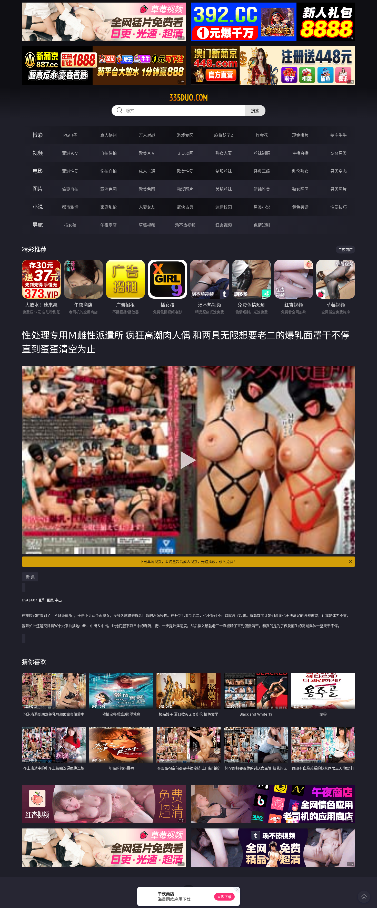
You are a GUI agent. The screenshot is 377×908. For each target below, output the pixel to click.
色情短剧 (262, 225)
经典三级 (262, 171)
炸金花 (262, 135)
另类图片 (338, 189)
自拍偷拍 (108, 153)
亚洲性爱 (70, 171)
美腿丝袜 (223, 189)
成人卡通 (147, 171)
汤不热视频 (185, 225)
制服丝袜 (223, 171)
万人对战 (147, 135)
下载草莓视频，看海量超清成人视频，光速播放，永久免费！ (188, 561)
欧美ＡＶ (147, 153)
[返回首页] (364, 897)
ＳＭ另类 (338, 153)
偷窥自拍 (70, 189)
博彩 (38, 135)
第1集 (30, 576)
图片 (38, 188)
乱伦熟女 (300, 171)
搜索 (255, 110)
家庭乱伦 (108, 207)
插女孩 (70, 225)
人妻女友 (147, 207)
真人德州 (108, 135)
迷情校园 (223, 207)
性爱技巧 (338, 207)
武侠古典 (185, 207)
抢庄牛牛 (338, 135)
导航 (38, 224)
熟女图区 (300, 189)
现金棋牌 (300, 135)
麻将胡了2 (223, 135)
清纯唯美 (262, 189)
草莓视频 (147, 225)
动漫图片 (185, 189)
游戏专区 (185, 135)
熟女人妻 (223, 153)
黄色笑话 (300, 207)
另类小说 (262, 207)
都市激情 (70, 207)
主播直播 (300, 153)
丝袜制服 (262, 153)
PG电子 (70, 135)
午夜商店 (108, 225)
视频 (38, 153)
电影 (38, 171)
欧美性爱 (185, 171)
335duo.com (188, 97)
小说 (38, 206)
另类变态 (338, 171)
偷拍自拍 (108, 171)
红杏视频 (223, 225)
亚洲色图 (108, 189)
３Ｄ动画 (185, 153)
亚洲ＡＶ (70, 153)
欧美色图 (147, 189)
